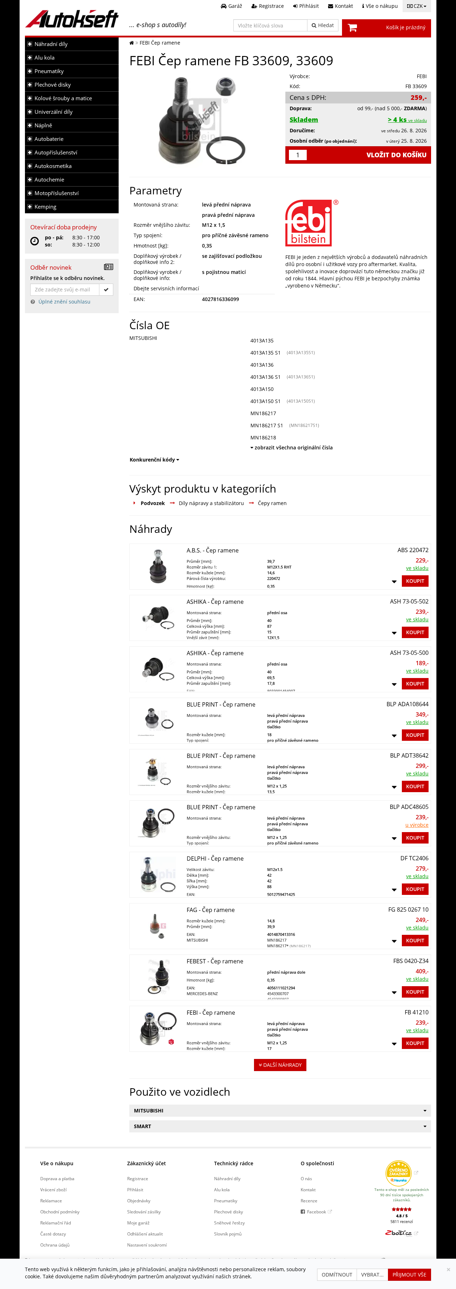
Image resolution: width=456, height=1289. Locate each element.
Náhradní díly (51, 44)
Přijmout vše (409, 1274)
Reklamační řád (55, 1223)
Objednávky (138, 1200)
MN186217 (263, 413)
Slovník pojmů (228, 1234)
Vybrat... (372, 1274)
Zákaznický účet (146, 1163)
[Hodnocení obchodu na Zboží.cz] (401, 1233)
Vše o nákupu (56, 1163)
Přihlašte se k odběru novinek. (67, 278)
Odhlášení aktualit (145, 1234)
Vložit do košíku (397, 155)
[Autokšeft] (131, 42)
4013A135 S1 (265, 352)
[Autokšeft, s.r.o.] (72, 18)
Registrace (137, 1178)
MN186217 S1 (266, 425)
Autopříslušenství (56, 152)
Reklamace (51, 1200)
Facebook (316, 1211)
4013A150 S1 (265, 401)
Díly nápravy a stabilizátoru (211, 503)
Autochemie (49, 179)
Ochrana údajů (54, 1245)
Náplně (43, 125)
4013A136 (262, 364)
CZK (418, 5)
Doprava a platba (57, 1178)
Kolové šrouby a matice (63, 98)
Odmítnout (337, 1274)
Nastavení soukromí (147, 1245)
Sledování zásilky (144, 1211)
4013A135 (262, 340)
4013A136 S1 (265, 376)
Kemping (45, 206)
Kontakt (308, 1189)
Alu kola (45, 57)
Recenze (309, 1200)
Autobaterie (49, 139)
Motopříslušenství (57, 193)
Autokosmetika (53, 166)
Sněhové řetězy (229, 1223)
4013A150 (262, 389)
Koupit (415, 580)
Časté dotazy (53, 1234)
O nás (306, 1178)
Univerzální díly (54, 112)
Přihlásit (135, 1189)
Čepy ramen (272, 503)
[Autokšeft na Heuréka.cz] (401, 1173)
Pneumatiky (49, 71)
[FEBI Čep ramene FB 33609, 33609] (202, 120)
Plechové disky (53, 84)
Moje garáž (138, 1223)
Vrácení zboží (53, 1189)
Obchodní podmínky (59, 1211)
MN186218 (263, 437)
